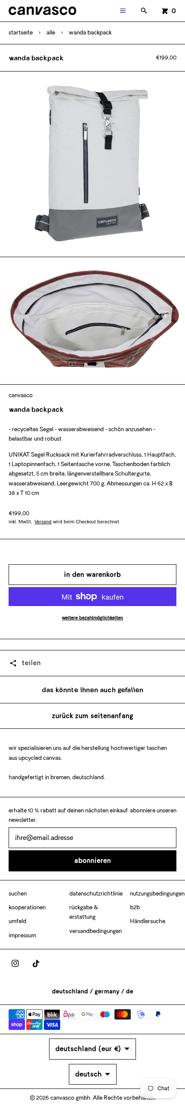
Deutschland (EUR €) (88, 1049)
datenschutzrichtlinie (96, 893)
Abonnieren (92, 860)
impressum (22, 935)
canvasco (21, 395)
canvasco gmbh (70, 1097)
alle (50, 32)
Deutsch (88, 1074)
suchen (18, 893)
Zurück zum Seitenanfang (92, 716)
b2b (135, 907)
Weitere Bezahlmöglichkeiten (92, 618)
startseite (21, 32)
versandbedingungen (95, 931)
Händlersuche (147, 921)
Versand (43, 522)
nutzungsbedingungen (157, 893)
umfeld (17, 921)
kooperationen (27, 907)
